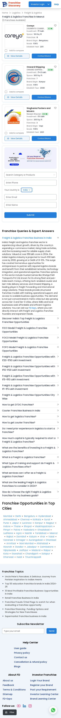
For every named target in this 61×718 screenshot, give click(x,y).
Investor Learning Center (44, 694)
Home (5, 12)
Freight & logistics (33, 12)
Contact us (20, 657)
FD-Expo (7, 698)
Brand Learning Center (43, 698)
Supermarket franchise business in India (25, 616)
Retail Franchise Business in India (22, 597)
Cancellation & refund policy (30, 662)
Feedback (8, 685)
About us (8, 680)
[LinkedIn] (24, 706)
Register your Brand (41, 685)
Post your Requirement (43, 689)
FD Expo (32, 307)
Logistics (16, 12)
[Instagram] (30, 706)
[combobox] (6, 175)
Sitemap (7, 694)
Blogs (17, 666)
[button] (30, 238)
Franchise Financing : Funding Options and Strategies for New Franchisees (26, 611)
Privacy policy (22, 652)
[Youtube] (18, 706)
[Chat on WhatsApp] (53, 710)
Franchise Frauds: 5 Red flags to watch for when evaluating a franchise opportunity (30, 603)
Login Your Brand (40, 680)
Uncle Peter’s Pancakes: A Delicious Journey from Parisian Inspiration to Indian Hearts (30, 578)
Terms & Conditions (14, 689)
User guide (20, 648)
